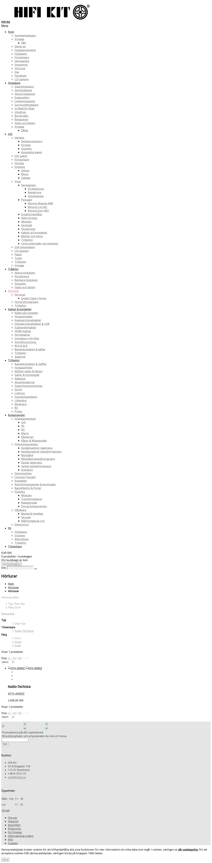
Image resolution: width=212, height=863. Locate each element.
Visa (4, 658)
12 (9, 658)
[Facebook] (25, 724)
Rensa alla (7, 613)
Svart (18, 645)
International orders (20, 836)
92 (25, 658)
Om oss (12, 818)
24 (14, 658)
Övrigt (5, 810)
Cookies (13, 843)
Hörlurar (13, 587)
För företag (15, 832)
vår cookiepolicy (188, 849)
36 (20, 658)
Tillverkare (15, 546)
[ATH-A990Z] (25, 668)
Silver (18, 642)
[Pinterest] (25, 728)
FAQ (10, 839)
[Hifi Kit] (3, 726)
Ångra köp (14, 828)
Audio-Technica (24, 631)
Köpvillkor (14, 825)
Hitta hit (13, 821)
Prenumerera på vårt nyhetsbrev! (22, 732)
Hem (11, 584)
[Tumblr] (46, 728)
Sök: (3, 568)
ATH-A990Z (16, 693)
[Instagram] (46, 724)
